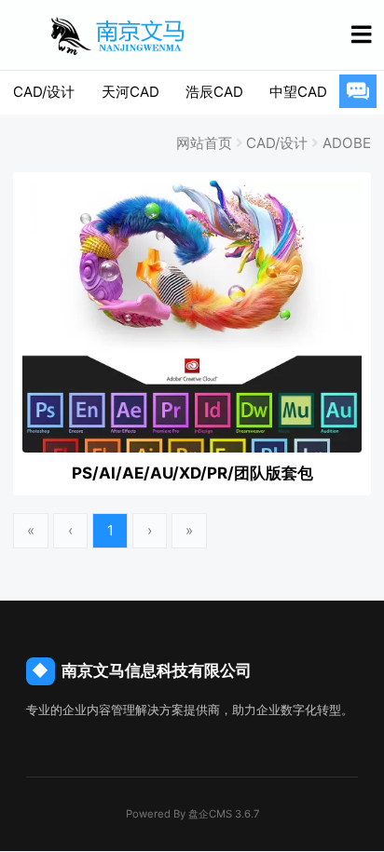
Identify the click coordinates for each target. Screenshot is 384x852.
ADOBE (346, 143)
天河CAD (130, 92)
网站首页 (204, 143)
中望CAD (298, 92)
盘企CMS (192, 813)
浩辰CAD (214, 92)
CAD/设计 (44, 92)
